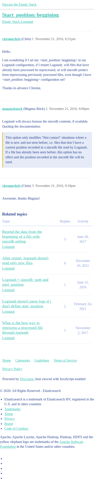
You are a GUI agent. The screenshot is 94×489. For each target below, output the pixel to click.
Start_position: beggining (30, 15)
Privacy (9, 419)
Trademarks (12, 409)
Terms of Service (65, 360)
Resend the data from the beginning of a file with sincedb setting (22, 236)
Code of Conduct (16, 428)
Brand (8, 424)
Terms (8, 414)
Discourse (27, 379)
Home (6, 360)
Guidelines (41, 360)
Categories (22, 360)
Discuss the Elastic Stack (19, 4)
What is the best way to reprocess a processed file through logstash (22, 328)
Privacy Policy (12, 369)
